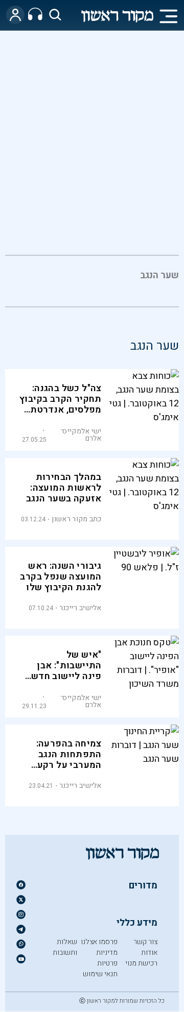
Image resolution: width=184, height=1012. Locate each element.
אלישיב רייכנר (80, 608)
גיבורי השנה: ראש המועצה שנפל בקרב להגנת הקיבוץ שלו (60, 576)
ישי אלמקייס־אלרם (81, 435)
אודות (149, 952)
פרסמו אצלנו (99, 941)
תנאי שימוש (100, 974)
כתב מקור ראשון (76, 519)
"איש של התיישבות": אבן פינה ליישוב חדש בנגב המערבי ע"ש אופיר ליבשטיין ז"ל (62, 676)
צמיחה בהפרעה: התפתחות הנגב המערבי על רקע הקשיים (69, 760)
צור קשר (145, 941)
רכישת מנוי (141, 963)
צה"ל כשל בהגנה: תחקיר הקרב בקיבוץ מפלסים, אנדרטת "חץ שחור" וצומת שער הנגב (60, 409)
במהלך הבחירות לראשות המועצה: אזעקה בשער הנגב (64, 487)
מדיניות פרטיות (107, 958)
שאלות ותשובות (65, 947)
